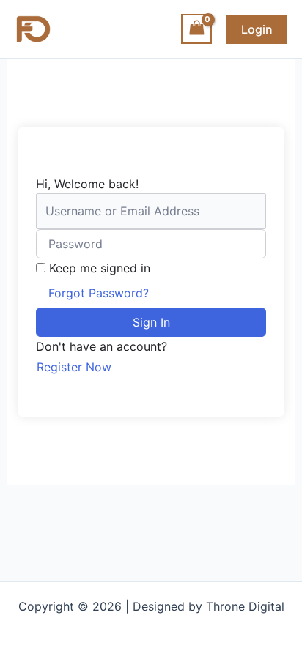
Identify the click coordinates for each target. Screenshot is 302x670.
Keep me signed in (99, 268)
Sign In (151, 322)
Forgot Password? (98, 293)
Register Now (74, 367)
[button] (256, 29)
